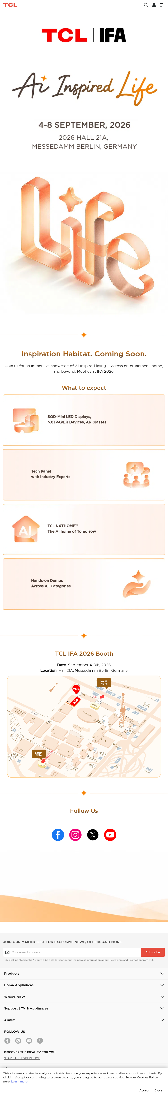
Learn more (19, 1081)
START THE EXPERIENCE (22, 1058)
